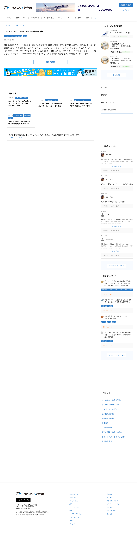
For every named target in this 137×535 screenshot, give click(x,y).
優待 (87, 18)
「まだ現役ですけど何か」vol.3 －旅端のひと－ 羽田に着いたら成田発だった (121, 61)
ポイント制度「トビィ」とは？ (114, 437)
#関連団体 (27, 115)
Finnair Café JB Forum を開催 (120, 33)
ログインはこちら (15, 137)
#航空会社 (77, 100)
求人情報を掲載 (108, 414)
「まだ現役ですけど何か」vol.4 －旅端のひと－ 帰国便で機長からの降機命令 (121, 46)
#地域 (120, 289)
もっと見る (116, 75)
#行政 (110, 289)
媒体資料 (105, 423)
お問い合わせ (107, 427)
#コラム (103, 322)
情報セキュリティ (112, 501)
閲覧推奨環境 (107, 441)
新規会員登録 (126, 5)
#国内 (115, 289)
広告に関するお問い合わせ (112, 432)
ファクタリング (74, 517)
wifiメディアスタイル (76, 514)
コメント (109, 294)
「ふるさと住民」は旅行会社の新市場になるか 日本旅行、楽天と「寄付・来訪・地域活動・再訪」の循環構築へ (117, 283)
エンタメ (72, 524)
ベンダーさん (49, 18)
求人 (60, 18)
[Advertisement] (117, 131)
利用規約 (109, 507)
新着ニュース (21, 18)
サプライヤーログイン (110, 409)
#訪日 (88, 100)
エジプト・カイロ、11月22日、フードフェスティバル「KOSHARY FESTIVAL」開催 (20, 103)
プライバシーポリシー (114, 504)
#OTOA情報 (18, 36)
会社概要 (109, 494)
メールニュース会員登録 (111, 400)
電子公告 (109, 514)
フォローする (25, 500)
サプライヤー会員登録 (110, 405)
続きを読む (50, 62)
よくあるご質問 (111, 510)
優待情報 (104, 95)
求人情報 (104, 87)
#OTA (125, 289)
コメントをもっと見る (116, 266)
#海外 (25, 36)
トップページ (8, 25)
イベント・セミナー (74, 18)
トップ (9, 18)
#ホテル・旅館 (9, 36)
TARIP (71, 520)
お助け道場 (35, 18)
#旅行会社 (104, 289)
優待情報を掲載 (108, 418)
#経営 (130, 289)
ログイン (125, 10)
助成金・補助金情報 (108, 110)
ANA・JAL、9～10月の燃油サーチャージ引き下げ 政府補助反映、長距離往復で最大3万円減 (118, 335)
